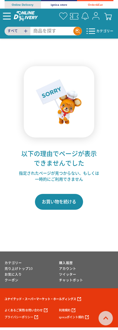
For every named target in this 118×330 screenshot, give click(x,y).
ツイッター (67, 274)
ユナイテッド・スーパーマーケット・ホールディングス (40, 299)
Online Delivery (23, 4)
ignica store (59, 4)
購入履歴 (66, 263)
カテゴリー (13, 263)
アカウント (67, 268)
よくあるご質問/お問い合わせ (24, 310)
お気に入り (13, 274)
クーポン (11, 280)
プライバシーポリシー (19, 317)
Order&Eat (95, 4)
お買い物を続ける (59, 201)
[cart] (108, 16)
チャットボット (71, 280)
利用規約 (64, 310)
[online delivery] (26, 16)
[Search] (77, 31)
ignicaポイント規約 (71, 317)
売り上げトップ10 (19, 268)
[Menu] (7, 16)
